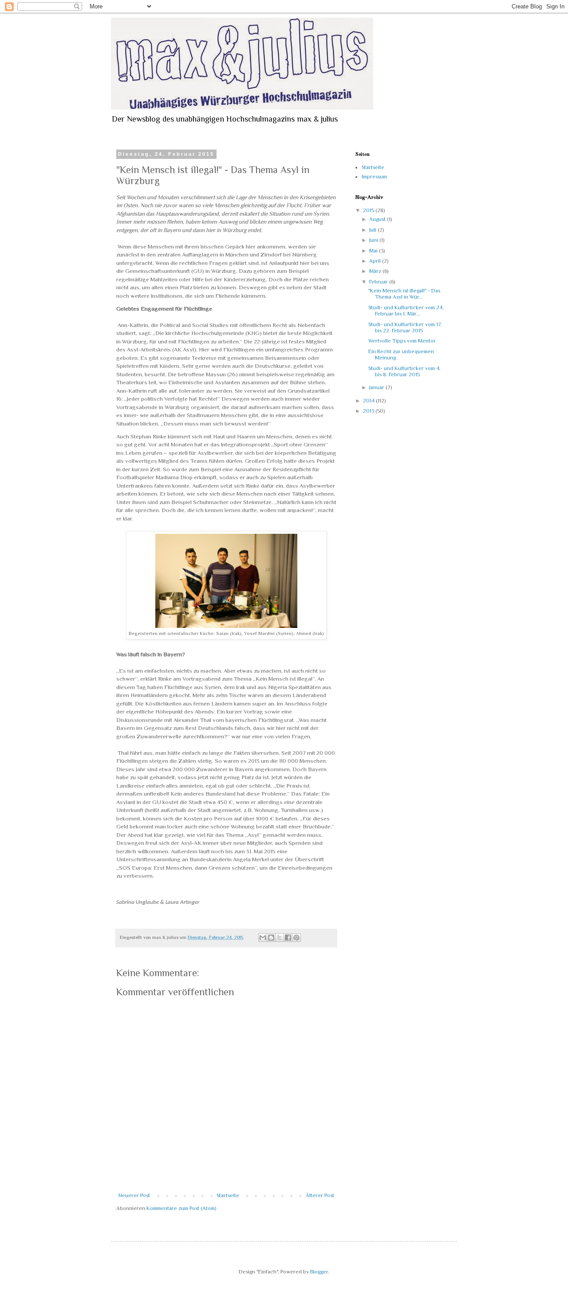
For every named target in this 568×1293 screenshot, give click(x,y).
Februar (379, 282)
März (376, 271)
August (378, 219)
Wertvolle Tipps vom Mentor (402, 341)
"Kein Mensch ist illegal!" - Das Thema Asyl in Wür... (404, 294)
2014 (369, 401)
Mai (374, 251)
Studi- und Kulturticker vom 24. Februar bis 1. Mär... (406, 310)
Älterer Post (320, 1195)
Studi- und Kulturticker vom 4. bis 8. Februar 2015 (404, 371)
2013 (369, 411)
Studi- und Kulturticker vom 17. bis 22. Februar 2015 (405, 327)
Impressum (374, 176)
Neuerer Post (134, 1195)
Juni (374, 240)
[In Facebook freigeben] (288, 937)
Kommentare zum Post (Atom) (181, 1208)
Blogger (319, 1272)
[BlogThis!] (271, 937)
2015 (369, 210)
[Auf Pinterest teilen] (296, 937)
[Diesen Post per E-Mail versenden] (262, 937)
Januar (377, 387)
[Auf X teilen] (279, 937)
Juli (373, 230)
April (375, 261)
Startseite (228, 1195)
